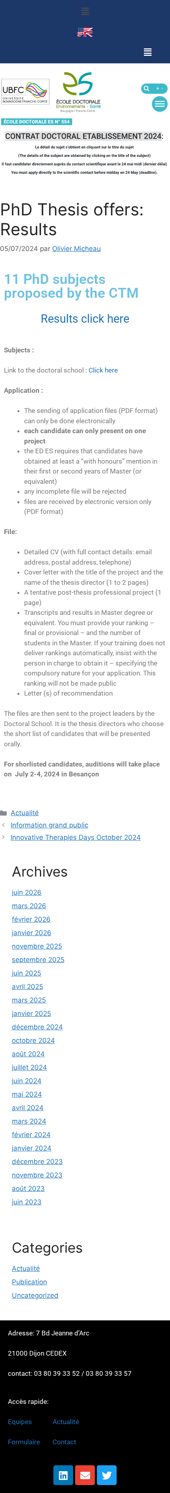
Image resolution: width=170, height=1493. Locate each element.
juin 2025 (26, 973)
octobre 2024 (33, 1040)
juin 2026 (27, 892)
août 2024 (28, 1054)
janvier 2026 (31, 933)
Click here (102, 370)
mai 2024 (27, 1094)
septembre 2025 (38, 960)
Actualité (25, 813)
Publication (29, 1282)
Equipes (21, 1422)
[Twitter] (107, 1475)
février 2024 (31, 1135)
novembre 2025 (37, 946)
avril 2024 (27, 1108)
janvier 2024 (31, 1148)
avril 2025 (27, 987)
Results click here (85, 318)
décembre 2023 (37, 1162)
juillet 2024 (29, 1067)
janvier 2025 (31, 1014)
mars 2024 (29, 1121)
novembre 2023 (37, 1175)
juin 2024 (27, 1081)
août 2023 (28, 1188)
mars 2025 (29, 1000)
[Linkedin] (63, 1475)
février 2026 (31, 919)
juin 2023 (27, 1202)
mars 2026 (29, 906)
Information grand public (49, 825)
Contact (64, 1442)
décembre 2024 (37, 1027)
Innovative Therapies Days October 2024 (76, 837)
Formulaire (24, 1442)
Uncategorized (35, 1295)
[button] (85, 11)
